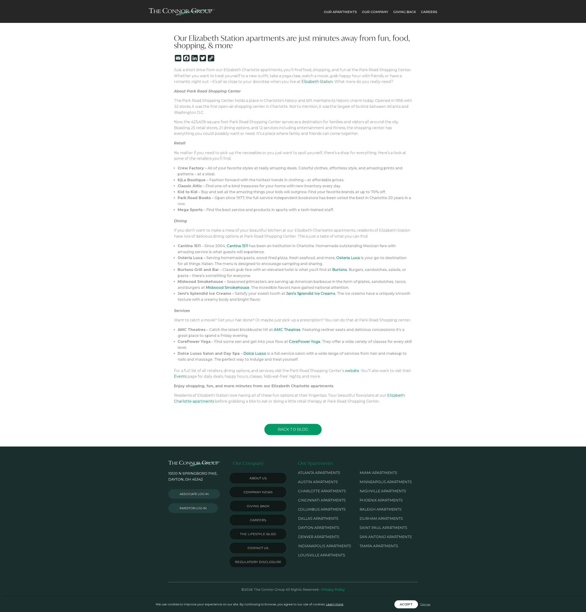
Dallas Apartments (318, 518)
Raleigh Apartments (381, 509)
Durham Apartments (381, 518)
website (352, 370)
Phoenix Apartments (381, 500)
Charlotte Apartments (322, 491)
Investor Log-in (193, 508)
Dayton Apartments (318, 527)
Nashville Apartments (383, 491)
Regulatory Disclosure (258, 562)
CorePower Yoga (304, 341)
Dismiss (425, 604)
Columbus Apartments (322, 509)
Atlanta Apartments (319, 473)
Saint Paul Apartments (383, 527)
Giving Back (258, 506)
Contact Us (258, 548)
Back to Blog (293, 429)
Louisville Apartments (321, 555)
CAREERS (429, 12)
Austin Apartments (318, 482)
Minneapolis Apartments (386, 482)
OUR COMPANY (375, 12)
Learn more (334, 604)
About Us (258, 478)
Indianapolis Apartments (324, 546)
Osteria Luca (348, 258)
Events (180, 376)
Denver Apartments (318, 537)
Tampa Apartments (379, 546)
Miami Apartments (378, 473)
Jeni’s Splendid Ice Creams (310, 293)
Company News (258, 492)
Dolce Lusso (254, 353)
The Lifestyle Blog (258, 534)
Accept (406, 604)
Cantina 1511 (237, 246)
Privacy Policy (333, 590)
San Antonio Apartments (386, 537)
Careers (258, 520)
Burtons (339, 270)
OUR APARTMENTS (340, 12)
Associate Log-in (194, 494)
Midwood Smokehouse (227, 287)
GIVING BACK (404, 12)
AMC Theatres (287, 330)
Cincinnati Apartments (322, 500)
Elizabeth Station (317, 81)
